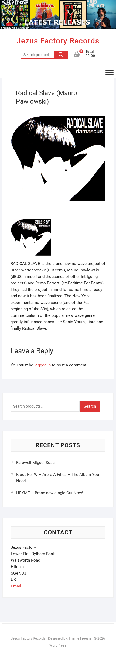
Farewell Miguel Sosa (35, 462)
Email (16, 586)
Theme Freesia (80, 638)
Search (61, 55)
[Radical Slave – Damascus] (31, 220)
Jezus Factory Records (57, 40)
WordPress (57, 645)
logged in (42, 365)
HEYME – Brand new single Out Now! (49, 492)
